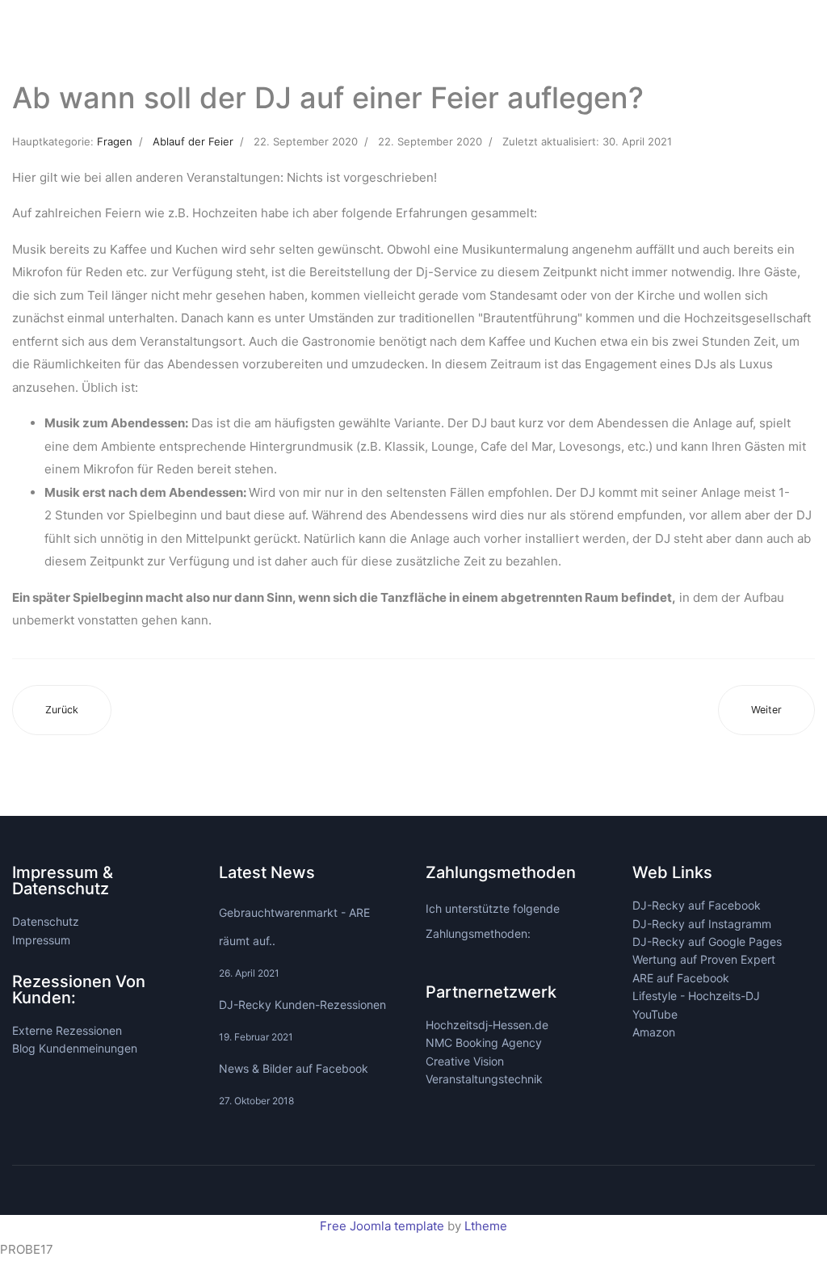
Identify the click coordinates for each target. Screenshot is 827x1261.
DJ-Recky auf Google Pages (707, 941)
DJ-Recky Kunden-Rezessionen (302, 1020)
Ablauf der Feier (193, 141)
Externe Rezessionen (67, 1030)
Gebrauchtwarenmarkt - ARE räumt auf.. (294, 942)
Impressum (41, 940)
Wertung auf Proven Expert (703, 959)
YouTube (655, 1014)
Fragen (114, 141)
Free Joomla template (382, 1226)
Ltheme (485, 1226)
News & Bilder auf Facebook (293, 1084)
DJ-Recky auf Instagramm (701, 924)
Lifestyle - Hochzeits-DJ (696, 995)
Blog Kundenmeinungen (74, 1048)
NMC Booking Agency (484, 1042)
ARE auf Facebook (680, 978)
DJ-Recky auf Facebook (696, 905)
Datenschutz (45, 921)
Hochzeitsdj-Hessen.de (487, 1025)
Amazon (653, 1032)
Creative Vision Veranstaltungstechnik (484, 1070)
